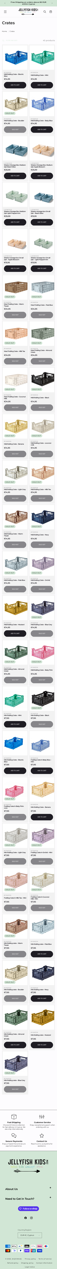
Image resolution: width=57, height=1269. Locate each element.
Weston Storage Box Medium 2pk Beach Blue (15, 166)
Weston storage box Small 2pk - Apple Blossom (13, 259)
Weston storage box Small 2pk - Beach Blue (40, 212)
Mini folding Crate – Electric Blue (14, 761)
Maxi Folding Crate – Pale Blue (42, 305)
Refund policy (12, 1263)
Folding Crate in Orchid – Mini (41, 852)
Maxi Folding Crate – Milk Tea (14, 351)
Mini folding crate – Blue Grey (14, 1080)
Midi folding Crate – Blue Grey (41, 625)
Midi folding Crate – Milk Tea (41, 489)
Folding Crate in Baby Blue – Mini (41, 761)
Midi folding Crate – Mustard (14, 625)
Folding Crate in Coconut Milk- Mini (40, 898)
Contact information (44, 1263)
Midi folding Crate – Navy (40, 535)
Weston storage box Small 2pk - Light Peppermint (40, 259)
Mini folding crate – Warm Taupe (13, 944)
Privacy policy (30, 1259)
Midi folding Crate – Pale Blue (14, 580)
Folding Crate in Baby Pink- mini (14, 807)
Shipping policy (27, 1263)
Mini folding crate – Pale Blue (41, 944)
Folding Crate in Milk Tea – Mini (15, 898)
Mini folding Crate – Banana (41, 807)
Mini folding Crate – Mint (12, 715)
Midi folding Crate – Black (40, 398)
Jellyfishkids (17, 1259)
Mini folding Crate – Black (40, 715)
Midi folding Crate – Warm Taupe (13, 535)
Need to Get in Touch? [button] (19, 1198)
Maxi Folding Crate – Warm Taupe (14, 305)
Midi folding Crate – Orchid (40, 580)
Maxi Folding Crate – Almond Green (41, 351)
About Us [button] (11, 1189)
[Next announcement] (52, 3)
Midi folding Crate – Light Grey (15, 489)
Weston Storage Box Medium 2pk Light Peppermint (15, 212)
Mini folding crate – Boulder (14, 990)
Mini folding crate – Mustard (41, 1035)
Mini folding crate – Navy (40, 990)
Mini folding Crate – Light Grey (15, 852)
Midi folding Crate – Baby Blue (41, 121)
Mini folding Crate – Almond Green (14, 1035)
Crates (12, 31)
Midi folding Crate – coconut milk (41, 444)
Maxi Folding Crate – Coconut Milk (15, 398)
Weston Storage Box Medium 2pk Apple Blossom (42, 166)
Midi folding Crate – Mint (39, 75)
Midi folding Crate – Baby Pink (41, 670)
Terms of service (45, 1259)
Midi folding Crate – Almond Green (14, 670)
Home (4, 31)
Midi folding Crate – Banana (14, 444)
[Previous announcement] (5, 3)
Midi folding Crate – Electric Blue (14, 75)
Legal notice (30, 1267)
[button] (5, 12)
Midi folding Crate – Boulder (14, 121)
